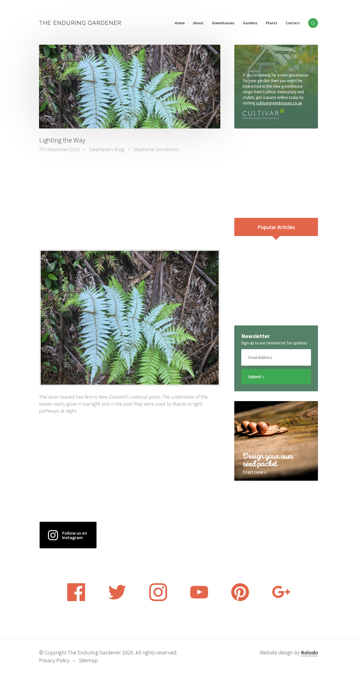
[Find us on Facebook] (76, 599)
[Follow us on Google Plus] (281, 599)
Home (180, 22)
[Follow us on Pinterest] (240, 599)
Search (313, 23)
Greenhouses (223, 22)
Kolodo (309, 652)
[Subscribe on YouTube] (199, 599)
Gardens (250, 22)
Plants (271, 22)
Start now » (254, 472)
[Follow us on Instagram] (158, 599)
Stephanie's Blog (106, 149)
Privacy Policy (54, 660)
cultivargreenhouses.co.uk (279, 103)
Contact (293, 22)
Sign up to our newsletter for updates (274, 343)
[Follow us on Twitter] (117, 599)
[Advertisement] (129, 200)
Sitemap (88, 660)
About (198, 22)
